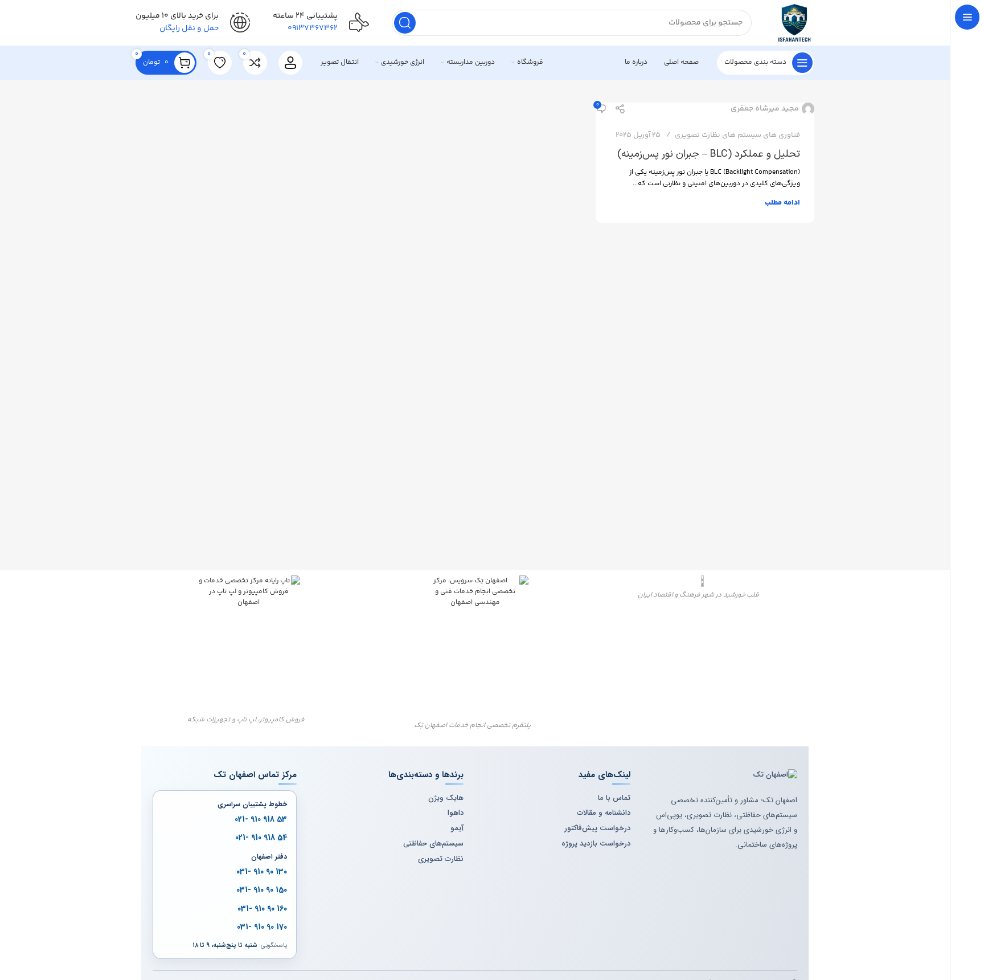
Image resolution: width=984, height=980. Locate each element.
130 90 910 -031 (261, 871)
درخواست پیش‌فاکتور (597, 828)
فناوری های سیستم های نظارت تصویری (737, 135)
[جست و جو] (405, 23)
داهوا (456, 813)
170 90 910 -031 (262, 927)
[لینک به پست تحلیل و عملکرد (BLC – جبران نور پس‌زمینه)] (705, 109)
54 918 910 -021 (261, 837)
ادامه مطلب (782, 203)
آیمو (457, 828)
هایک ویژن (446, 798)
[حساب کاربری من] (290, 62)
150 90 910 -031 (261, 890)
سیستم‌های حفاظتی (433, 844)
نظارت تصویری (441, 859)
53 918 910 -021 (261, 819)
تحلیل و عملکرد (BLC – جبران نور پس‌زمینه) (708, 154)
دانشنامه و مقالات (603, 813)
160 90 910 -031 (262, 908)
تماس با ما (614, 798)
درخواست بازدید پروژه (595, 844)
